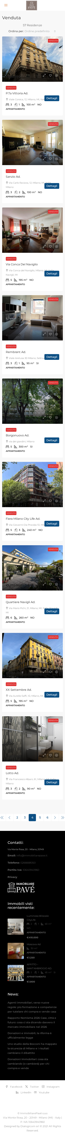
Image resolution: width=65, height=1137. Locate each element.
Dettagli (51, 98)
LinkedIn (25, 1092)
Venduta (11, 88)
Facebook (15, 1086)
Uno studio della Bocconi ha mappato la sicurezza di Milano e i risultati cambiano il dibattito (32, 1048)
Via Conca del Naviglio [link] (22, 264)
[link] (32, 59)
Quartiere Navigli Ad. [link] (20, 602)
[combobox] (40, 31)
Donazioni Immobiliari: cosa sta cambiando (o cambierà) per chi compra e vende (28, 1064)
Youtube (43, 1092)
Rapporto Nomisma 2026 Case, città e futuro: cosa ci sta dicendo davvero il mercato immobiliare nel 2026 (32, 1022)
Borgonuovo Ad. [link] (17, 435)
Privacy (12, 877)
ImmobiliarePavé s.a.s (33, 1113)
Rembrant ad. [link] (16, 352)
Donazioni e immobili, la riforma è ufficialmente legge (30, 1035)
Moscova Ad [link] (34, 944)
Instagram (53, 1086)
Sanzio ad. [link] (13, 176)
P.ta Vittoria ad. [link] (17, 93)
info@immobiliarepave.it (31, 855)
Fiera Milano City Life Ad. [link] (23, 518)
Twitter (34, 1086)
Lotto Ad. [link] (12, 773)
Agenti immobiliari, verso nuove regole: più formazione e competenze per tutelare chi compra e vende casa (32, 1007)
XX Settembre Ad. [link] (19, 689)
